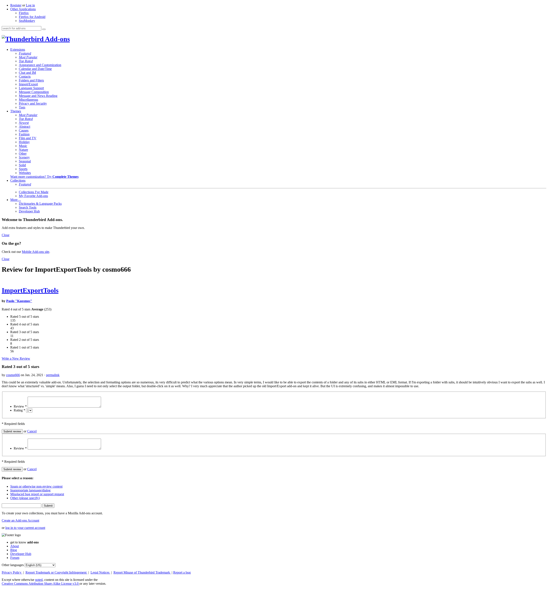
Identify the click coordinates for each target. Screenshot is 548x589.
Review (20, 406)
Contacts (25, 76)
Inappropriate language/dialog (30, 490)
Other (23, 153)
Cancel (32, 431)
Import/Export (28, 84)
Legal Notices (100, 572)
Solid (22, 165)
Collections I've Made (33, 192)
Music (23, 146)
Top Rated (26, 61)
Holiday (24, 142)
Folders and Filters (31, 80)
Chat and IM (27, 72)
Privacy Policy (12, 572)
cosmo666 (13, 375)
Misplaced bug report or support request (37, 494)
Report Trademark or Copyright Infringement (56, 572)
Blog (13, 550)
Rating (19, 410)
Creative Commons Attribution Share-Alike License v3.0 (40, 583)
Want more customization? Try (44, 176)
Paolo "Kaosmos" (19, 301)
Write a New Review (16, 358)
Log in (30, 5)
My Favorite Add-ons (33, 196)
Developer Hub (29, 211)
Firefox (24, 13)
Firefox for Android (32, 17)
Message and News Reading (38, 96)
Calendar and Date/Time (35, 69)
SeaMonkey (27, 20)
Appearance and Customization (40, 65)
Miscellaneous (28, 99)
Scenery (24, 157)
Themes (15, 111)
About (14, 546)
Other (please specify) (25, 498)
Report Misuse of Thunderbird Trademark (142, 572)
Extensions (17, 49)
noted (39, 580)
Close (5, 235)
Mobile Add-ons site (35, 252)
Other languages (13, 565)
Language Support (31, 88)
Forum (14, 557)
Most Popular (28, 57)
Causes (23, 130)
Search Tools (27, 207)
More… (15, 200)
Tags (22, 107)
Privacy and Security (33, 103)
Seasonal (25, 161)
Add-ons (57, 39)
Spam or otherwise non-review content (36, 486)
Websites (25, 173)
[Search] (44, 29)
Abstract (24, 126)
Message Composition (34, 92)
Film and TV (27, 138)
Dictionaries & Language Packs (40, 203)
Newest (24, 123)
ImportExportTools (30, 290)
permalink (53, 375)
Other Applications (23, 9)
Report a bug (182, 572)
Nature (23, 149)
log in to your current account (25, 528)
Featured (25, 53)
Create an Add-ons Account (20, 520)
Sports (23, 169)
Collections (17, 180)
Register (15, 5)
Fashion (24, 134)
